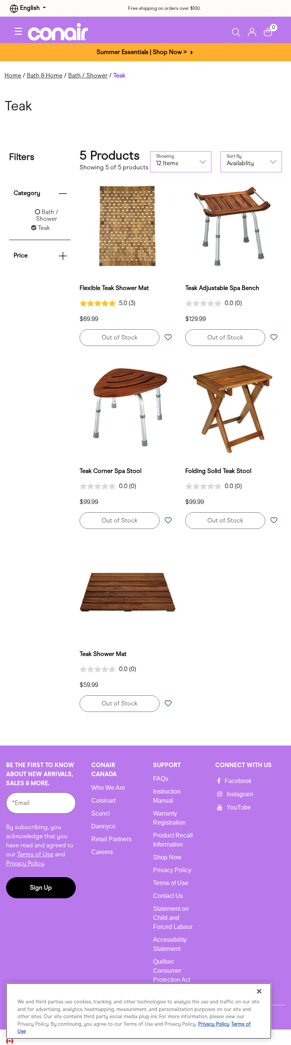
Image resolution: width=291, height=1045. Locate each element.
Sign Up (41, 887)
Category (27, 193)
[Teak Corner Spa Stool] (128, 409)
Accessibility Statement (170, 944)
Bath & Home (45, 75)
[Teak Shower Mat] (128, 592)
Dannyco (103, 826)
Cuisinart (103, 800)
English (30, 7)
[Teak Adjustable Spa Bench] (233, 226)
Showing (165, 156)
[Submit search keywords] (238, 32)
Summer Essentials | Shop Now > (143, 52)
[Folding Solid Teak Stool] (233, 409)
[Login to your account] (252, 31)
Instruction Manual (167, 796)
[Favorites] (168, 337)
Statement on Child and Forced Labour (172, 917)
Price (21, 255)
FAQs (160, 778)
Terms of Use (35, 854)
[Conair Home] (64, 31)
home (13, 75)
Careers (102, 852)
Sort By (234, 156)
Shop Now (167, 857)
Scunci (100, 813)
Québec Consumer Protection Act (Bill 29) (171, 975)
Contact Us (168, 896)
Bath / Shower (88, 75)
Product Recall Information (173, 840)
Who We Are (108, 788)
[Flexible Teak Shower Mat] (128, 226)
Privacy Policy (25, 863)
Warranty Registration (169, 818)
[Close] (259, 991)
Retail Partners (111, 839)
